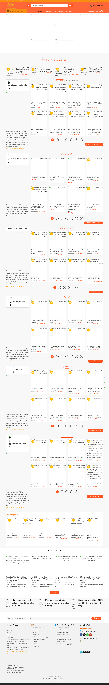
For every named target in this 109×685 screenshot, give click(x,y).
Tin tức (54, 11)
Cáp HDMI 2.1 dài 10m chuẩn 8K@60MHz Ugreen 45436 (38, 417)
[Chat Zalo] (106, 384)
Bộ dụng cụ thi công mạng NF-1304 (94, 483)
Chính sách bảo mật (61, 641)
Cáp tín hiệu (35, 630)
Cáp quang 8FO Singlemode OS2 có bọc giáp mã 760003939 (77, 535)
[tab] (60, 80)
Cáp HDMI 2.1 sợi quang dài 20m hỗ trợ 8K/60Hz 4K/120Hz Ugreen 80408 (94, 390)
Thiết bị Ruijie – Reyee (19, 159)
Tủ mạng (35, 641)
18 (76, 218)
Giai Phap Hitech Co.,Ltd (54, 680)
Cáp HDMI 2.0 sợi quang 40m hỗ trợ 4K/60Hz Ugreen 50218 (57, 417)
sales (17, 672)
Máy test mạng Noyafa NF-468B (57, 458)
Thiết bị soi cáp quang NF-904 (46, 534)
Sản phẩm (89, 1)
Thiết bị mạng (36, 634)
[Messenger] (106, 389)
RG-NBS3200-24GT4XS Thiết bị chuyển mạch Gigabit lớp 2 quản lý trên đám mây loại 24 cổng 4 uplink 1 (75, 208)
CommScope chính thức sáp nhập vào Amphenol (66, 578)
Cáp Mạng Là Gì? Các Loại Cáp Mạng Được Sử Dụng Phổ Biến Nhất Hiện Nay (90, 579)
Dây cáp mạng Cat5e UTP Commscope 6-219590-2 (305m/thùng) (46, 69)
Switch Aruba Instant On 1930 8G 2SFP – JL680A (38, 277)
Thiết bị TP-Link (19, 302)
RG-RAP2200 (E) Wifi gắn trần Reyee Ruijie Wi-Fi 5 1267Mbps (94, 177)
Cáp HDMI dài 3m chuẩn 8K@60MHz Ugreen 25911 (94, 416)
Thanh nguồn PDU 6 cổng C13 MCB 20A (30, 534)
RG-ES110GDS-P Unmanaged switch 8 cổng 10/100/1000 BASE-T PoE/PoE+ (38, 207)
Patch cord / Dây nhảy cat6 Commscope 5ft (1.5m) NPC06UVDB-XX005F (75, 104)
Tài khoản (82, 1)
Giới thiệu (48, 11)
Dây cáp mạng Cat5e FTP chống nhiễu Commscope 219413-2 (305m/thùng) (94, 131)
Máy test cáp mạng (19, 443)
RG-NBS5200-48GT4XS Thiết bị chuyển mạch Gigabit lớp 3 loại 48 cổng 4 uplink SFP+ (75, 178)
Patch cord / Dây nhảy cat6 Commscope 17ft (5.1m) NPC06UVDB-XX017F (75, 131)
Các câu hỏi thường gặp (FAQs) (64, 644)
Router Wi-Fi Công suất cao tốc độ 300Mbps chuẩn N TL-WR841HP (38, 347)
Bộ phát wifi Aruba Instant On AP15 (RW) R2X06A (57, 277)
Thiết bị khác (36, 646)
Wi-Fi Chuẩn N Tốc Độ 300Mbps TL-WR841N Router (56, 320)
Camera (34, 632)
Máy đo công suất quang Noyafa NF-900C (56, 483)
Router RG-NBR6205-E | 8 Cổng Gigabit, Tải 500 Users (38, 176)
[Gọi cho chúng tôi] (87, 634)
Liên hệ (61, 11)
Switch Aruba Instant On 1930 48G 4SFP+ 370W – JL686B (94, 278)
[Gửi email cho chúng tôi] (84, 634)
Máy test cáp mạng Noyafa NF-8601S (38, 458)
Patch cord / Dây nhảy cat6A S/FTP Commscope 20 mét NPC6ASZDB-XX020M (57, 131)
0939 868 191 (98, 6)
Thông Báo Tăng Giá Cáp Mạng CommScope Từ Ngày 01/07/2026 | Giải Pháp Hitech (17, 579)
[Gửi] (70, 5)
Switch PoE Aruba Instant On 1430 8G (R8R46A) (76, 250)
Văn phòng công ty (98, 1)
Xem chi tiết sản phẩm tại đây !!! (15, 148)
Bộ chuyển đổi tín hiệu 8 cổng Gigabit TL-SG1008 (93, 346)
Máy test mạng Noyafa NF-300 (75, 458)
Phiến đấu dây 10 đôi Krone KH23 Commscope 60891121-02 (38, 131)
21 (76, 356)
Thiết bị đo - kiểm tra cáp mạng (40, 637)
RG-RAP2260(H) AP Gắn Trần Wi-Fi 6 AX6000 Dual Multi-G (57, 177)
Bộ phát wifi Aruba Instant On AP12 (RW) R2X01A (76, 277)
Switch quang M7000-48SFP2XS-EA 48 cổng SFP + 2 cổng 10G (57, 206)
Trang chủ (40, 11)
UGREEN (19, 370)
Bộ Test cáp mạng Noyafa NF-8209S (75, 483)
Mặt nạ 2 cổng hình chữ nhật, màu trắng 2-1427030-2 (94, 104)
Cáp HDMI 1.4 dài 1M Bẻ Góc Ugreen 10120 (75, 416)
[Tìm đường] (106, 379)
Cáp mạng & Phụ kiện (19, 85)
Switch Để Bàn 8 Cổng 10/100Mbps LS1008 (13, 534)
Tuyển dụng (68, 11)
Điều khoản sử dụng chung (62, 627)
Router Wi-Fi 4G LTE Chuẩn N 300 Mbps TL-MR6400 (75, 319)
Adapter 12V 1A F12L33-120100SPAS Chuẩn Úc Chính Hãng (93, 206)
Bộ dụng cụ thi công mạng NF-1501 (94, 458)
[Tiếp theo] (81, 139)
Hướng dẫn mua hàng (61, 630)
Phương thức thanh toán (62, 632)
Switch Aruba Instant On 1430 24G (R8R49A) (93, 250)
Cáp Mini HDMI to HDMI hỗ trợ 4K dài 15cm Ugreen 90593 (75, 390)
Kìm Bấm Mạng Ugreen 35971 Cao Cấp (37, 389)
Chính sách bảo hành (61, 637)
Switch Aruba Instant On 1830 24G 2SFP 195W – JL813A (37, 251)
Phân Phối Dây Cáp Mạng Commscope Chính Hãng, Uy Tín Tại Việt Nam (41, 579)
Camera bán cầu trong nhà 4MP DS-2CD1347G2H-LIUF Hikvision (93, 536)
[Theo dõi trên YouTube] (90, 634)
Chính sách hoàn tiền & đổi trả (63, 639)
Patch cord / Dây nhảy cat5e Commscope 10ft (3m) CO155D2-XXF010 (38, 104)
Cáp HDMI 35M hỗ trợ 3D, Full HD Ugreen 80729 (57, 389)
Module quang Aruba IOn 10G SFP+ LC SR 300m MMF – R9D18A (56, 251)
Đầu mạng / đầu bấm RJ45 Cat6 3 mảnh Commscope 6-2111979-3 (57, 104)
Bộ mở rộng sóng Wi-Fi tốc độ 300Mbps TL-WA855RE (61, 535)
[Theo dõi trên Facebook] (81, 634)
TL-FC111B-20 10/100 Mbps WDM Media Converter (57, 346)
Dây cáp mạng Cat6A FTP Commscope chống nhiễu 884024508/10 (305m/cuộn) (22, 70)
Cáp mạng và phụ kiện (38, 627)
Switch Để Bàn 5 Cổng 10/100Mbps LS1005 (74, 346)
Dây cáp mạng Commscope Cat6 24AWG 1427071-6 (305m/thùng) (69, 70)
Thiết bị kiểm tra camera (39, 639)
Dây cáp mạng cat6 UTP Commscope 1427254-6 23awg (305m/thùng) (95, 69)
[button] (28, 5)
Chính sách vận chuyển (62, 634)
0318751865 (13, 668)
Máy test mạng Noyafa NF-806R (38, 483)
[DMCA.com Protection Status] (85, 651)
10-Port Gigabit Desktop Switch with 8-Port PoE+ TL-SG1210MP (94, 320)
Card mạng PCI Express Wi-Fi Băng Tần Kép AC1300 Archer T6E (38, 320)
